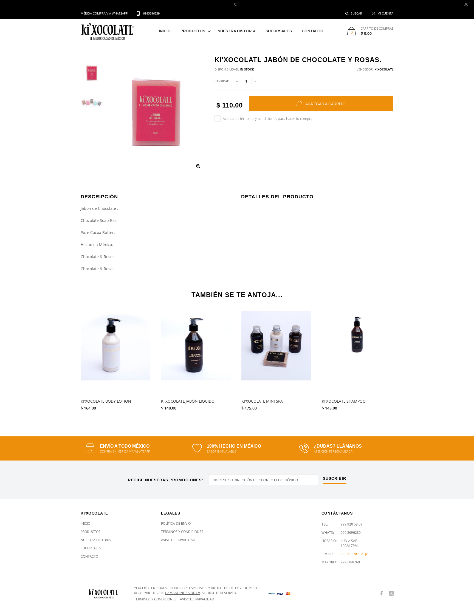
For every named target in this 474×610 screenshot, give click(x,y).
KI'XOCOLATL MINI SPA (262, 401)
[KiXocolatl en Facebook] (381, 593)
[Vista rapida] (145, 318)
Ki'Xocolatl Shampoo (344, 401)
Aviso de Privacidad (178, 540)
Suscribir (334, 478)
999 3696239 (351, 532)
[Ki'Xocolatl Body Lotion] (117, 353)
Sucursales (279, 31)
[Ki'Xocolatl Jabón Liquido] (197, 353)
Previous (69, 361)
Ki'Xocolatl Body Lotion (106, 401)
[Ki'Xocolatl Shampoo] (358, 353)
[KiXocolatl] (103, 594)
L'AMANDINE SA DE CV (182, 593)
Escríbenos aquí (355, 554)
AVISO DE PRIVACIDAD (197, 599)
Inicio (165, 31)
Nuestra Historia (237, 31)
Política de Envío (176, 523)
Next (405, 361)
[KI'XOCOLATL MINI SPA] (277, 353)
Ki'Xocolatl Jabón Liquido (188, 401)
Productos (192, 31)
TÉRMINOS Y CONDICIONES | (157, 599)
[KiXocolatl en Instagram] (391, 593)
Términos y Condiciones (182, 531)
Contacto (313, 31)
